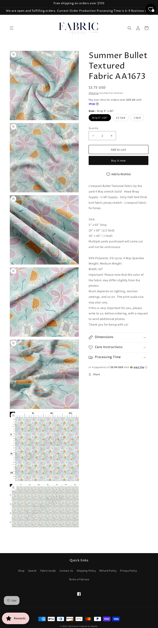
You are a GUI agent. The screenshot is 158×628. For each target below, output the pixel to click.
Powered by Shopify (88, 626)
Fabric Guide (48, 570)
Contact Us (66, 570)
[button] (11, 28)
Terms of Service (79, 579)
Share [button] (96, 374)
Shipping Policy (86, 570)
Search (32, 570)
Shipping (93, 92)
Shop (21, 570)
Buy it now (118, 160)
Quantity (93, 128)
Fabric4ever (73, 626)
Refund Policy (108, 570)
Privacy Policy (128, 570)
